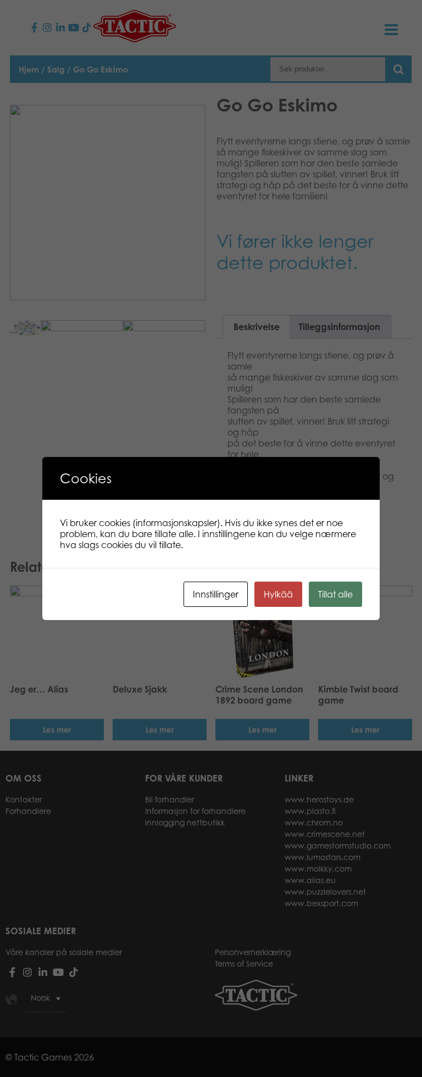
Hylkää (278, 594)
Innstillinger (215, 594)
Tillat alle (335, 594)
